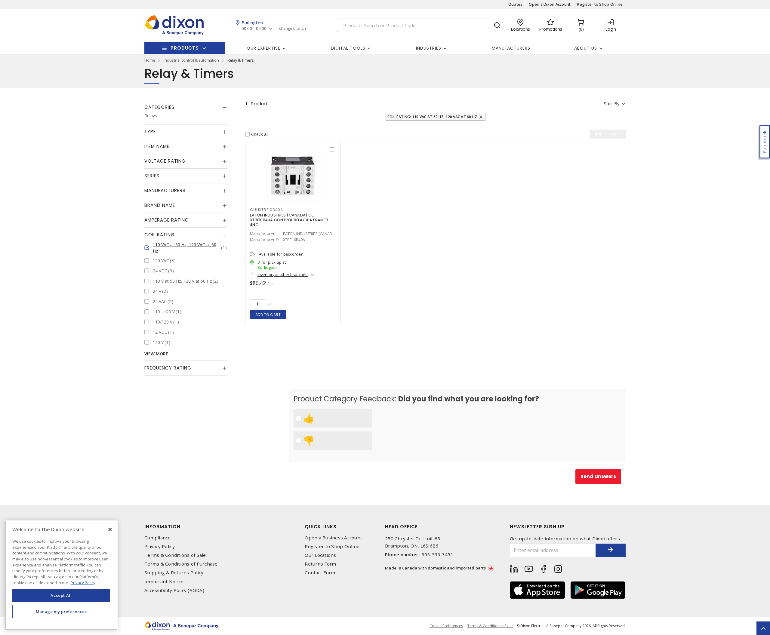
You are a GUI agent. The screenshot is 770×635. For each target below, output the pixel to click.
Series (151, 176)
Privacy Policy (159, 546)
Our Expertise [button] (263, 48)
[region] (61, 575)
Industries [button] (428, 48)
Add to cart (268, 314)
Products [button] (185, 48)
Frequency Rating (167, 368)
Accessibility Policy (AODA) (174, 590)
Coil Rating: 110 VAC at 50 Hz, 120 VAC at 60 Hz (432, 116)
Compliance (157, 538)
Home (149, 60)
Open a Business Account (333, 538)
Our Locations (320, 555)
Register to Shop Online (600, 4)
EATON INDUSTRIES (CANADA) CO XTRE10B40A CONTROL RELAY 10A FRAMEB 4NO (289, 220)
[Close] (110, 529)
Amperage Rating (166, 220)
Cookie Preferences (446, 626)
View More (156, 354)
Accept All (61, 595)
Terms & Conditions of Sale (175, 555)
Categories (159, 107)
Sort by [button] (612, 103)
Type (150, 131)
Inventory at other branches (282, 274)
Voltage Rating (165, 161)
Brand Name (159, 205)
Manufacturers (511, 48)
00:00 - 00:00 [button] (254, 28)
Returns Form (320, 564)
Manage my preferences (61, 611)
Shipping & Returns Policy (173, 572)
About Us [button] (585, 48)
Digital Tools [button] (348, 48)
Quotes (515, 4)
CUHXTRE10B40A (266, 209)
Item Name (156, 146)
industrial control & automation (191, 60)
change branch (292, 28)
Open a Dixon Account (550, 4)
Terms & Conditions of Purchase (181, 564)
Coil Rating (159, 235)
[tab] (185, 107)
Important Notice (163, 581)
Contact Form (320, 572)
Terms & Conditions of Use (490, 625)
